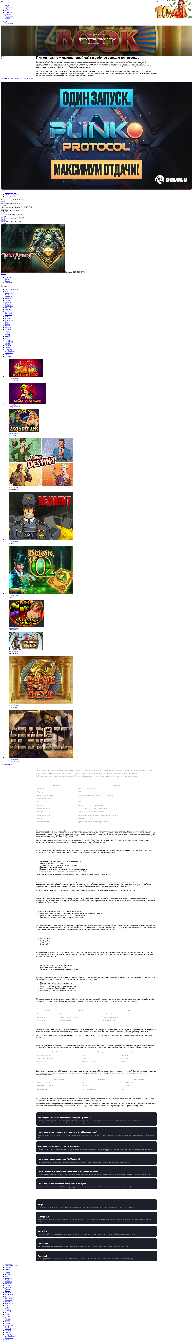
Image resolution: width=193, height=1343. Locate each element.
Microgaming (9, 293)
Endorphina (8, 298)
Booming (8, 327)
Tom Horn (8, 340)
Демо (16, 378)
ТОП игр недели (10, 193)
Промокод (8, 12)
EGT (6, 316)
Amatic (7, 295)
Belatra (7, 322)
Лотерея (7, 1267)
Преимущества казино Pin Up (73, 770)
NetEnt (7, 291)
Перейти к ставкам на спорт (23, 78)
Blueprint (8, 304)
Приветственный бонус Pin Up (114, 770)
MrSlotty (7, 333)
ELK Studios (9, 313)
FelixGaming (9, 353)
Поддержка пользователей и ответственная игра (121, 776)
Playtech (7, 1291)
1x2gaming (8, 349)
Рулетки (7, 281)
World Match (9, 342)
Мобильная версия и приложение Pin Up (124, 773)
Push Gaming (9, 306)
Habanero (8, 347)
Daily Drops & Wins (11, 289)
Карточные (8, 282)
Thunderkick (9, 302)
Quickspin (8, 300)
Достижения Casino (11, 1266)
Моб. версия (9, 7)
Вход (6, 9)
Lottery (7, 354)
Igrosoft (7, 318)
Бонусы (7, 10)
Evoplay (7, 344)
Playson (7, 311)
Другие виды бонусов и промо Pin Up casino (139, 770)
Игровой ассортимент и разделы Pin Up (72, 773)
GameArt (8, 345)
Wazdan (7, 331)
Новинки (8, 277)
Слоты (7, 279)
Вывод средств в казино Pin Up (93, 776)
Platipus (7, 324)
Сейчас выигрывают (12, 194)
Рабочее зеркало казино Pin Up (46, 776)
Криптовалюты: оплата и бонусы (47, 773)
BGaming (8, 329)
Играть (3, 201)
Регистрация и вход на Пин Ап (93, 770)
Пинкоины (8, 1264)
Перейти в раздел (97, 43)
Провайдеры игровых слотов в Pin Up (97, 773)
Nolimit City (9, 320)
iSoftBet (7, 326)
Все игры (8, 356)
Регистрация (9, 16)
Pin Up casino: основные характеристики (49, 770)
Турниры (8, 1273)
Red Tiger (8, 307)
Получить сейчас (164, 15)
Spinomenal (8, 315)
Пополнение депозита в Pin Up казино (70, 776)
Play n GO (8, 297)
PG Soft (7, 338)
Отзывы (7, 14)
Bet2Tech (8, 1332)
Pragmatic (8, 309)
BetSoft (7, 336)
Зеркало (7, 5)
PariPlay (7, 335)
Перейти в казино (7, 78)
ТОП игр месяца (10, 196)
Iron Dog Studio (10, 351)
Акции (7, 1269)
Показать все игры (7, 764)
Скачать (7, 18)
